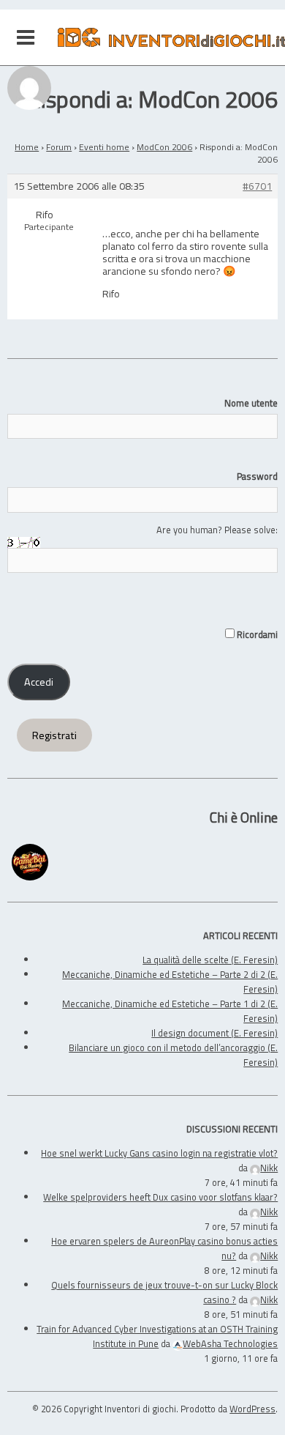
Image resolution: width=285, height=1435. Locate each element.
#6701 (257, 186)
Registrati (54, 735)
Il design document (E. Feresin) (214, 1033)
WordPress (252, 1408)
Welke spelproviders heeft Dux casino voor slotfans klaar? (160, 1197)
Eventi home (104, 147)
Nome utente (251, 403)
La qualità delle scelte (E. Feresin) (210, 959)
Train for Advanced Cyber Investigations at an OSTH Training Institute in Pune (157, 1336)
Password (257, 476)
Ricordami (256, 634)
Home (27, 147)
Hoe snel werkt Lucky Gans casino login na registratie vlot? (159, 1153)
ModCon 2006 (164, 147)
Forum (59, 147)
